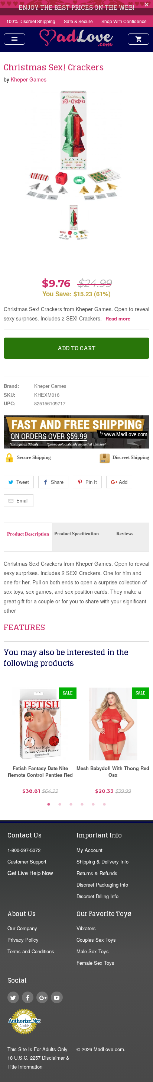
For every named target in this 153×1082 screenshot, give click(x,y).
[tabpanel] (40, 743)
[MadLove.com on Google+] (42, 997)
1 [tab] (48, 804)
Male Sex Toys (92, 951)
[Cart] (138, 39)
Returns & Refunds (96, 873)
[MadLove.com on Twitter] (13, 997)
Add (123, 481)
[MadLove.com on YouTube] (56, 997)
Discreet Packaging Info (102, 884)
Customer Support (26, 861)
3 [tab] (71, 804)
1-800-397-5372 (23, 849)
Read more (117, 318)
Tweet (22, 481)
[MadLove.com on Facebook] (27, 997)
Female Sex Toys (95, 962)
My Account (89, 849)
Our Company (22, 928)
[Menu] (14, 39)
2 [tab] (60, 804)
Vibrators (86, 928)
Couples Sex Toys (96, 939)
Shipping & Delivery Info (102, 861)
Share (57, 481)
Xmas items (22, 256)
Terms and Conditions (30, 951)
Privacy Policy (23, 939)
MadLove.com (109, 1049)
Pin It (91, 481)
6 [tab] (104, 804)
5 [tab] (93, 804)
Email (22, 500)
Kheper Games (28, 79)
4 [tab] (82, 804)
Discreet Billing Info (97, 896)
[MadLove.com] (76, 44)
